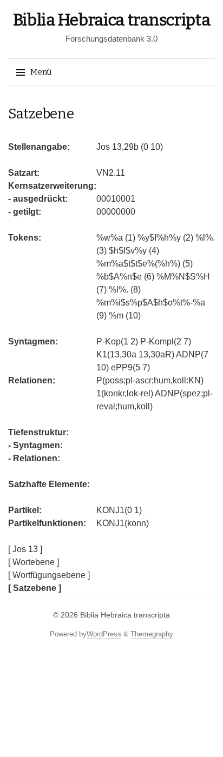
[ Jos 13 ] (25, 549)
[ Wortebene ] (33, 562)
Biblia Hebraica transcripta (112, 20)
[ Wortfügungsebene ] (49, 575)
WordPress (104, 634)
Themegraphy (151, 634)
